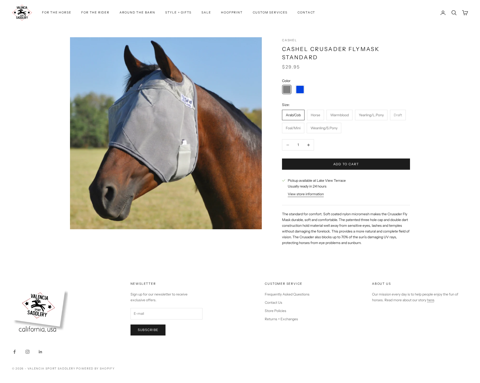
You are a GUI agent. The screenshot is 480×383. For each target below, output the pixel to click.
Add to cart (346, 164)
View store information (306, 194)
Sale (206, 12)
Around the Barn (137, 12)
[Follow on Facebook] (14, 351)
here (430, 300)
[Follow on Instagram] (27, 351)
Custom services (270, 12)
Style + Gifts (178, 12)
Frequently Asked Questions (287, 294)
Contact (307, 12)
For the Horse (56, 12)
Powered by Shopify (95, 368)
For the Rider (95, 12)
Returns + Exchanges (281, 319)
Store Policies (275, 310)
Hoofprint (231, 12)
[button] (286, 89)
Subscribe (148, 330)
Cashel (289, 40)
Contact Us (273, 302)
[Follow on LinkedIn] (40, 351)
